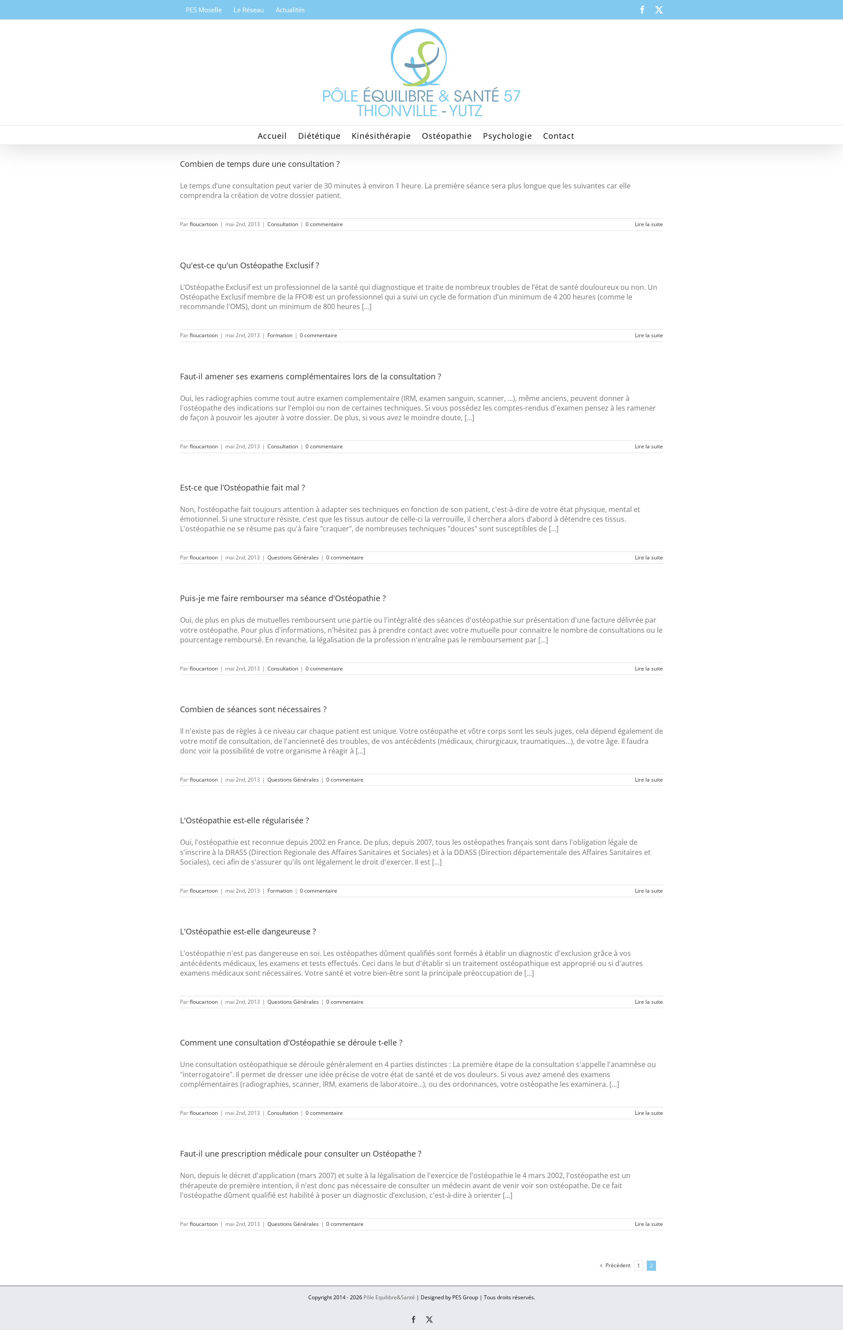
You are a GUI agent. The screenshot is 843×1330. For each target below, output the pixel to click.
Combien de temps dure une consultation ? (260, 164)
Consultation (282, 224)
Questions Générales (293, 557)
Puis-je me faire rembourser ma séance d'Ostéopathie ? (283, 598)
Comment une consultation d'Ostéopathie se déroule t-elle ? (291, 1042)
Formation (279, 335)
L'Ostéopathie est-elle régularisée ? (244, 820)
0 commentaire (324, 224)
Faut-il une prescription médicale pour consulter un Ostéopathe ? (301, 1153)
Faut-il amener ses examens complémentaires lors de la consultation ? (310, 376)
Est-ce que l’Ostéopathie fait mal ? (242, 487)
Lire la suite (649, 224)
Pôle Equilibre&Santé (389, 1297)
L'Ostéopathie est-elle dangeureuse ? (248, 931)
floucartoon (204, 224)
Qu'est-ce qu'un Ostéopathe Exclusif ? (249, 265)
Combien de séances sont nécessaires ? (253, 709)
